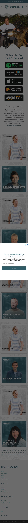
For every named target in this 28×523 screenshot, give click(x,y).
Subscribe (14, 268)
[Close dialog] (26, 245)
